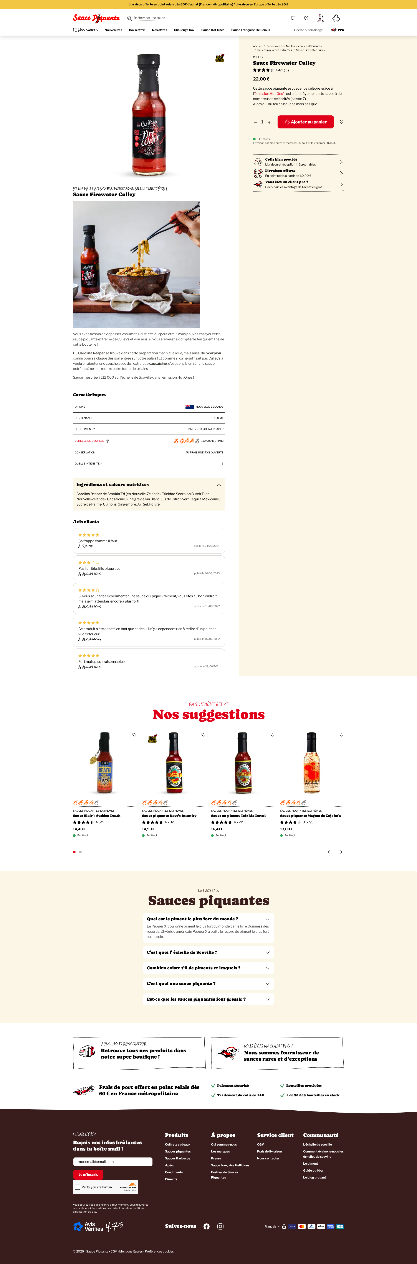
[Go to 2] (80, 852)
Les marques (220, 1151)
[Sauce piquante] (96, 18)
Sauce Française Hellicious (250, 30)
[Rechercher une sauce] (129, 18)
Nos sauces (88, 30)
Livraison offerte (280, 171)
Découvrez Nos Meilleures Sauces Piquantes (294, 46)
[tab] (208, 928)
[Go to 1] (74, 852)
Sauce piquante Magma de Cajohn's (310, 816)
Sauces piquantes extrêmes (274, 50)
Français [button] (271, 1226)
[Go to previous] (329, 852)
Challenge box (184, 30)
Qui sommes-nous (224, 1144)
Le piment (310, 1163)
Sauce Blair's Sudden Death (97, 816)
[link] (306, 18)
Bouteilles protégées (304, 1085)
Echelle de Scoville (89, 440)
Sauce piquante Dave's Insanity (169, 816)
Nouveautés (113, 30)
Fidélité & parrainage (308, 30)
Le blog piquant (314, 1177)
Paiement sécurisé (233, 1085)
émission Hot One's (270, 94)
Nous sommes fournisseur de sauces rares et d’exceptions (281, 1056)
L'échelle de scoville (317, 1144)
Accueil (257, 46)
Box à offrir (137, 30)
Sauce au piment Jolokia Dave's (238, 816)
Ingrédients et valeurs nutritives (112, 484)
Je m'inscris (88, 1174)
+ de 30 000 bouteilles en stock (313, 1095)
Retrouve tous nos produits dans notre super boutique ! (143, 1053)
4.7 (112, 1226)
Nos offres (159, 30)
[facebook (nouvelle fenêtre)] (206, 1226)
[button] (208, 919)
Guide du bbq (313, 1170)
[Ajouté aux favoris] (341, 122)
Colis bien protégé (281, 159)
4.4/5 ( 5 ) (282, 70)
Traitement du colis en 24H (241, 1095)
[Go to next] (340, 852)
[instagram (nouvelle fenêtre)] (220, 1226)
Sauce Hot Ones (212, 30)
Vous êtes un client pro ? (286, 182)
